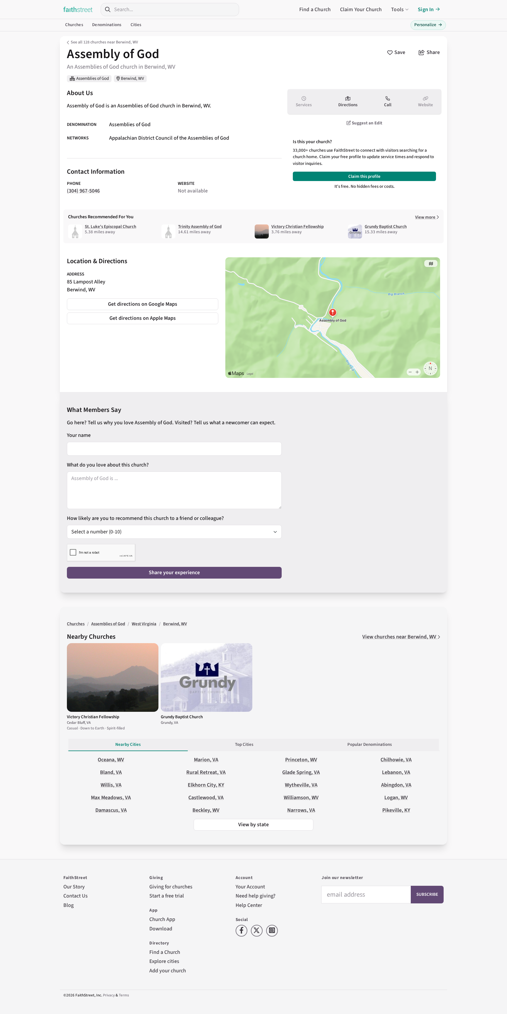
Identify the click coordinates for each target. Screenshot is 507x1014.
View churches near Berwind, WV (399, 636)
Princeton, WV (301, 759)
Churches (74, 25)
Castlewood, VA (206, 797)
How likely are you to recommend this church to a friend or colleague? (145, 518)
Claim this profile (364, 176)
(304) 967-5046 (83, 191)
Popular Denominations (369, 744)
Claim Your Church (361, 9)
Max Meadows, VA (111, 797)
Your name (79, 435)
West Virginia (144, 624)
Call (387, 105)
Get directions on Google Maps (142, 304)
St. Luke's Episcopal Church (110, 227)
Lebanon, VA (396, 772)
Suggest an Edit (366, 123)
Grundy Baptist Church (386, 227)
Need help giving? (256, 896)
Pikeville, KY (396, 810)
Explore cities (164, 961)
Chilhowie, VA (396, 759)
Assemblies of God (92, 78)
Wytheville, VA (301, 785)
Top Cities (244, 744)
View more (425, 217)
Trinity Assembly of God (200, 227)
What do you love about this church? (108, 465)
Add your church (167, 970)
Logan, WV (396, 797)
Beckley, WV (205, 810)
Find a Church (315, 9)
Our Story (74, 886)
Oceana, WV (111, 759)
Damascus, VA (111, 810)
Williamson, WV (301, 797)
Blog (68, 905)
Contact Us (75, 896)
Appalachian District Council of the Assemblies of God (169, 138)
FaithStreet (78, 9)
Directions (347, 105)
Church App (162, 919)
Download (160, 928)
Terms (124, 995)
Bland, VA (111, 772)
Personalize (428, 25)
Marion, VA (206, 759)
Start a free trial (166, 896)
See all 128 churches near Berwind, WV (104, 42)
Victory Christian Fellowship (297, 227)
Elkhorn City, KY (206, 785)
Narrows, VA (301, 810)
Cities (136, 25)
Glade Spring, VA (301, 772)
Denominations (106, 25)
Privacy (109, 995)
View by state (253, 824)
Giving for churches (170, 886)
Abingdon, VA (396, 785)
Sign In (426, 9)
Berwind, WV (132, 78)
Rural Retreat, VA (206, 772)
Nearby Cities (128, 744)
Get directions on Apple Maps (142, 318)
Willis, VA (111, 785)
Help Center (249, 905)
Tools (397, 9)
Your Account (250, 886)
